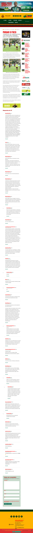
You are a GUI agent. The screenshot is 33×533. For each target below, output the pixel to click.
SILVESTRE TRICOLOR (9, 459)
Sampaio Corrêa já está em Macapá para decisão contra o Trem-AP (27, 60)
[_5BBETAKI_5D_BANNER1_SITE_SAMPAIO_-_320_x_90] (26, 92)
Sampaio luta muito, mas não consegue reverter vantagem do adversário (27, 55)
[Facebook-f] (15, 16)
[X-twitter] (17, 16)
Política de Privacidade (25, 530)
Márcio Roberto (7, 156)
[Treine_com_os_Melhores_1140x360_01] (16, 11)
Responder (6, 168)
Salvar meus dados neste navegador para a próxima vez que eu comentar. (11, 501)
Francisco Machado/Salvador (10, 349)
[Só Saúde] (26, 79)
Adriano (6, 358)
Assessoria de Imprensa (10, 287)
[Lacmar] (26, 89)
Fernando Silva (8, 413)
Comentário (6, 480)
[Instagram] (13, 16)
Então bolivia (7, 421)
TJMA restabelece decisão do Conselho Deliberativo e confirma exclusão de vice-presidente (27, 66)
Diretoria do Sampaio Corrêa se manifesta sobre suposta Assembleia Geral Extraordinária (27, 45)
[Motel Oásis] (26, 37)
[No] (31, 530)
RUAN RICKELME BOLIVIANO (10, 451)
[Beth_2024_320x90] (26, 82)
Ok (13, 531)
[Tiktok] (20, 16)
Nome (5, 490)
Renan (6, 279)
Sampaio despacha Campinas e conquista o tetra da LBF (27, 50)
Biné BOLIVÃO (7, 113)
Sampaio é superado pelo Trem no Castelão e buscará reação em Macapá (27, 71)
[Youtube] (19, 16)
